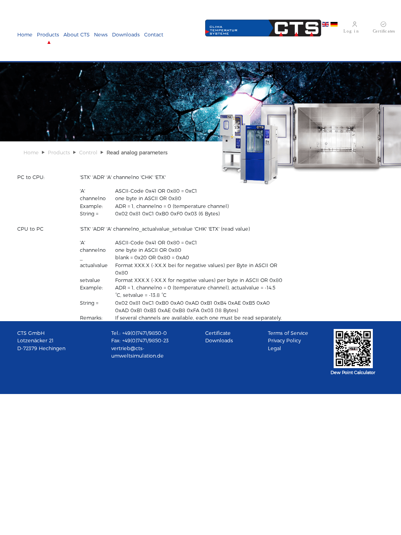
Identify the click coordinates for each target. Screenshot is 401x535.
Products (48, 34)
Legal (274, 348)
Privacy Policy (284, 340)
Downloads (126, 34)
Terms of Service (288, 333)
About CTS (76, 34)
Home (25, 34)
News (101, 34)
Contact (153, 34)
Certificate (218, 333)
